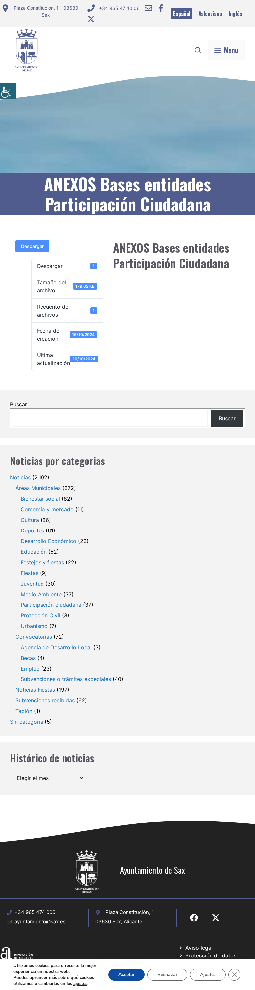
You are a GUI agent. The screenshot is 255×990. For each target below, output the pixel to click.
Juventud (32, 583)
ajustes (80, 984)
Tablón (23, 711)
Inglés (235, 14)
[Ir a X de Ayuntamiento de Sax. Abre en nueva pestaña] (215, 918)
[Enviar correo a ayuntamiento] (148, 8)
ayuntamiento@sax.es (40, 921)
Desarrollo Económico (48, 541)
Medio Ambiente (41, 594)
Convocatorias (33, 636)
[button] (198, 50)
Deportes (32, 530)
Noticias (20, 477)
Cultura (30, 520)
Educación (34, 551)
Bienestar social (40, 498)
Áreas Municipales (38, 488)
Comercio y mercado (47, 509)
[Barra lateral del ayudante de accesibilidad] (8, 91)
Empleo (30, 668)
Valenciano (210, 14)
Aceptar (126, 974)
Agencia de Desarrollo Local (56, 647)
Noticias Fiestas (35, 689)
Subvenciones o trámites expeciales (66, 679)
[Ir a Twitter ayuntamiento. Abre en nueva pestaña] (91, 19)
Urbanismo (34, 626)
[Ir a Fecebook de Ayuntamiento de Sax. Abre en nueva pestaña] (194, 918)
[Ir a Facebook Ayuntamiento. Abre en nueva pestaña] (160, 8)
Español (181, 14)
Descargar (32, 246)
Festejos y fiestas (42, 562)
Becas (28, 658)
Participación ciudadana (51, 604)
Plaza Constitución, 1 (129, 912)
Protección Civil (40, 615)
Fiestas (29, 573)
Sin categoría (26, 721)
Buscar (18, 404)
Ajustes (208, 974)
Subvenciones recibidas (45, 700)
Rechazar (167, 974)
